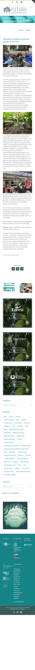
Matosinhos (7, 432)
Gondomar (7, 426)
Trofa (19, 465)
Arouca (11, 416)
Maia (5, 429)
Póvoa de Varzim (22, 452)
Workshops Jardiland (10, 475)
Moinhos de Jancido (18, 432)
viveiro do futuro (15, 255)
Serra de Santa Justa (9, 465)
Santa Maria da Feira (22, 458)
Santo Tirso (7, 462)
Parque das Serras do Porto (11, 445)
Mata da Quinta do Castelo (16, 429)
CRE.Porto (20, 607)
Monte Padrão (20, 436)
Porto (5, 452)
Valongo (17, 468)
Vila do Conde (25, 468)
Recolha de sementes (10, 455)
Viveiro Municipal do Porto (23, 471)
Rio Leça (20, 455)
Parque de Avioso (26, 445)
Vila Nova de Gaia (9, 471)
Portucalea (12, 452)
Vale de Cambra (8, 468)
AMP (5, 416)
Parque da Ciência (9, 442)
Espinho (23, 419)
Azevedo (17, 416)
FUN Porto (27, 423)
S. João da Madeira (9, 458)
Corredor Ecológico (9, 419)
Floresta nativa (8, 423)
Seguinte (28, 30)
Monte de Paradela (9, 436)
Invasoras (20, 426)
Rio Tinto (28, 455)
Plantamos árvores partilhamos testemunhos (16, 449)
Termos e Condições (20, 609)
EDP (18, 419)
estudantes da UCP (26, 101)
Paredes (19, 439)
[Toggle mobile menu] (31, 7)
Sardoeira (15, 462)
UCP (24, 465)
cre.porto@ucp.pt (19, 601)
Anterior (21, 30)
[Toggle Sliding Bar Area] (33, 2)
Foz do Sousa (18, 423)
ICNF (13, 426)
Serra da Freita (24, 462)
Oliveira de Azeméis (9, 439)
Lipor (26, 426)
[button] (4, 288)
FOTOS (5, 227)
